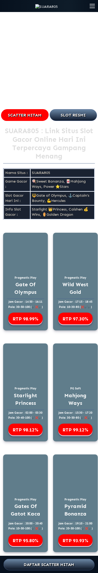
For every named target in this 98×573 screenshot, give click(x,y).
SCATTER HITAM (25, 115)
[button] (92, 6)
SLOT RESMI (73, 115)
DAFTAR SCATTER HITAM (48, 564)
